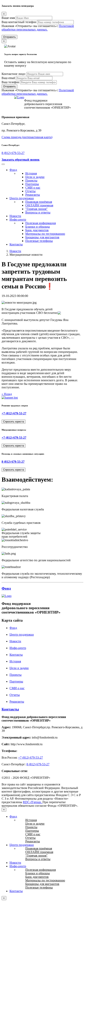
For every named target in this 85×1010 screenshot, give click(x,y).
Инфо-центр (17, 219)
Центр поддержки (21, 198)
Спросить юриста (13, 421)
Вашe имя (8, 18)
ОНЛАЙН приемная (39, 205)
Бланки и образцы (37, 226)
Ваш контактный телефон (19, 22)
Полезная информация (40, 223)
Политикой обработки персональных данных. (38, 27)
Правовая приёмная (38, 201)
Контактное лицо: (14, 74)
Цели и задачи (34, 177)
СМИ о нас (32, 187)
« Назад (7, 394)
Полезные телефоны (39, 240)
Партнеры (32, 184)
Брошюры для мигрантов (42, 237)
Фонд (13, 170)
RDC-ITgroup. (32, 802)
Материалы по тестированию (45, 233)
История (31, 173)
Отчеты (30, 191)
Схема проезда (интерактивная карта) (27, 137)
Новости (15, 216)
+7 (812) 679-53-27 (14, 413)
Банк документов (37, 230)
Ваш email (8, 78)
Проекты (31, 180)
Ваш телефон (10, 82)
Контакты (16, 244)
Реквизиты (32, 194)
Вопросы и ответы (37, 212)
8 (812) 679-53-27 (13, 153)
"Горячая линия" (36, 209)
